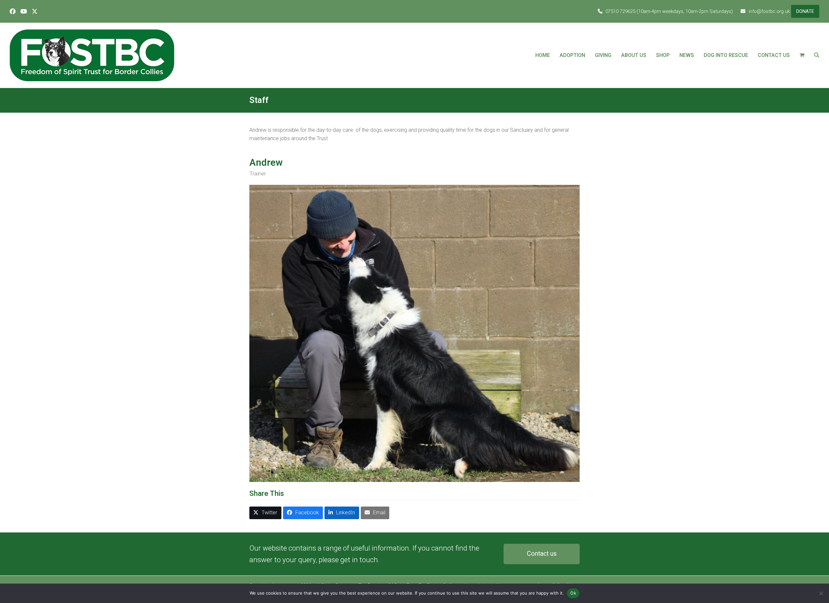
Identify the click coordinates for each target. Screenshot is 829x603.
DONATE (805, 11)
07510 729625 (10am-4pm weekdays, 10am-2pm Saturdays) (669, 11)
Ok (573, 593)
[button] (802, 55)
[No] (821, 593)
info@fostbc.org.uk (769, 11)
